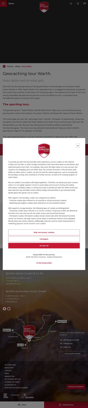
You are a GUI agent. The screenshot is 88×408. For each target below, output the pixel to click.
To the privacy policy (44, 263)
